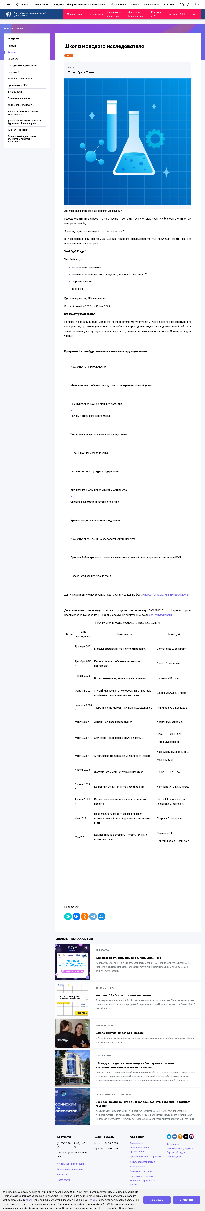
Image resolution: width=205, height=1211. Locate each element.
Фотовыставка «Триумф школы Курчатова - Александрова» (24, 122)
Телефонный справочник (70, 1169)
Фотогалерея (15, 92)
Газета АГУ (13, 72)
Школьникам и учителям (114, 14)
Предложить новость (19, 98)
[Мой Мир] (101, 916)
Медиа (20, 28)
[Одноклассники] (85, 916)
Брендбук (13, 59)
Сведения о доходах (141, 1171)
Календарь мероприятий (21, 105)
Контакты (169, 4)
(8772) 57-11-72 (80, 1145)
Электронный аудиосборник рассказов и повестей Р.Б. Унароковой (23, 139)
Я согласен (157, 1200)
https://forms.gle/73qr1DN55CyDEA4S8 (167, 594)
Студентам (95, 14)
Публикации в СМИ (18, 85)
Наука (134, 4)
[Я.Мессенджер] (68, 916)
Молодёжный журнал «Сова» (23, 65)
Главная (8, 28)
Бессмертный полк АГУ (20, 78)
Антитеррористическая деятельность (142, 1164)
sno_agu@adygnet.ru (160, 615)
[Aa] (181, 4)
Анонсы (12, 52)
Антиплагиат (173, 1144)
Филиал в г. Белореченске (136, 14)
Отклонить (187, 1200)
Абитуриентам (74, 14)
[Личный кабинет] (188, 4)
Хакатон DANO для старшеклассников (124, 995)
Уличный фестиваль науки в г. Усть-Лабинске (128, 958)
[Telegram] (93, 916)
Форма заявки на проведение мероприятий (23, 112)
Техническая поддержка (180, 1148)
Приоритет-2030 (176, 14)
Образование (117, 4)
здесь (29, 1199)
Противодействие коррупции (145, 1156)
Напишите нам (64, 1174)
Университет (41, 4)
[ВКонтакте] (76, 916)
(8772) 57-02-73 (64, 1145)
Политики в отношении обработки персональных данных (143, 1180)
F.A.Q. (194, 14)
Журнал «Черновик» (18, 130)
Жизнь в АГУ (151, 4)
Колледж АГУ (156, 14)
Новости (12, 45)
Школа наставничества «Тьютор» (120, 1033)
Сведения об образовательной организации (79, 4)
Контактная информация (70, 1164)
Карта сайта (63, 1180)
